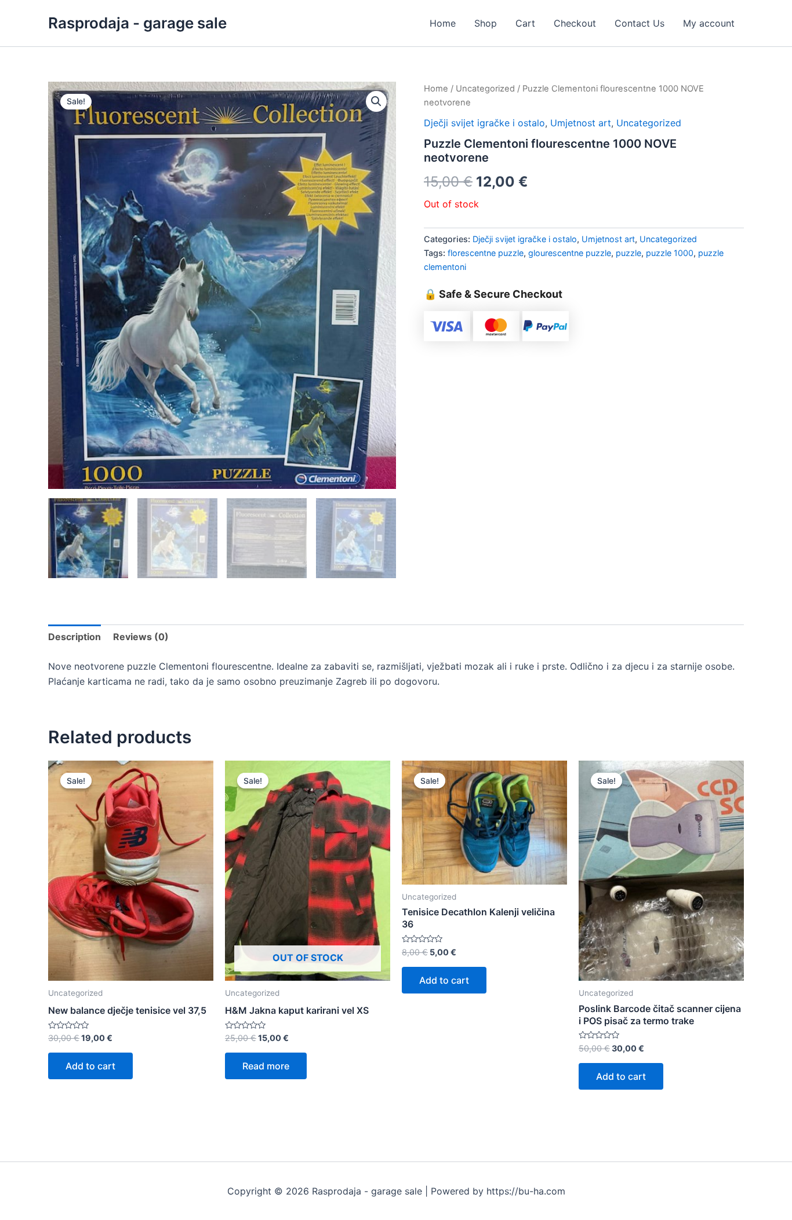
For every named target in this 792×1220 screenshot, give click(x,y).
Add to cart (90, 1066)
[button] (376, 101)
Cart (525, 23)
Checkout (575, 23)
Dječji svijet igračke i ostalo (484, 123)
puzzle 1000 (669, 253)
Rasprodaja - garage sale (137, 23)
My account (709, 23)
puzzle (628, 253)
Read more (265, 1066)
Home (443, 23)
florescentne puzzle (486, 253)
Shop (485, 23)
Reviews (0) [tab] (141, 636)
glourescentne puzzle (569, 253)
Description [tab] (74, 636)
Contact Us (639, 23)
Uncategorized (485, 88)
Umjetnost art (580, 123)
